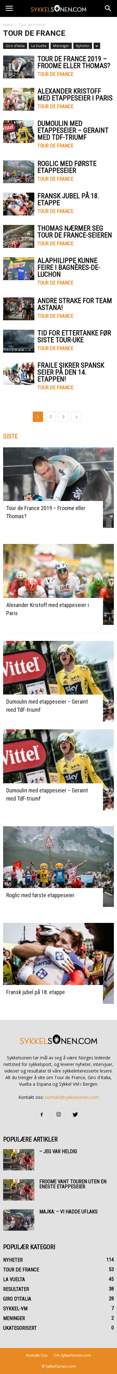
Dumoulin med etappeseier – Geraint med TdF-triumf (73, 130)
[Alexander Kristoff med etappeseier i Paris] (18, 99)
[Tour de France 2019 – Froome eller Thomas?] (18, 67)
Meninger (61, 45)
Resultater (16, 1289)
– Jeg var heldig (58, 1151)
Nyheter (83, 45)
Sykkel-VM (15, 1309)
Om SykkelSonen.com (72, 1355)
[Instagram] (58, 1115)
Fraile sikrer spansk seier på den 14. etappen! (70, 372)
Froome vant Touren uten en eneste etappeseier (72, 1184)
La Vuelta (38, 45)
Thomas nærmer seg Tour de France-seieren (74, 231)
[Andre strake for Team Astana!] (18, 308)
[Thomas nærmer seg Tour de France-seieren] (18, 236)
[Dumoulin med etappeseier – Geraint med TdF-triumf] (18, 131)
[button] (108, 8)
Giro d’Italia (15, 45)
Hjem (7, 24)
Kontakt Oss (36, 1355)
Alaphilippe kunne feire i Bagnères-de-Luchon (68, 267)
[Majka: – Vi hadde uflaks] (18, 1220)
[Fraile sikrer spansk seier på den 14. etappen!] (18, 373)
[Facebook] (42, 1115)
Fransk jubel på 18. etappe (68, 199)
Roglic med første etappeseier (66, 167)
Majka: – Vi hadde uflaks (68, 1212)
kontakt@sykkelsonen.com (72, 1097)
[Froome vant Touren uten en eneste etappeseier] (18, 1190)
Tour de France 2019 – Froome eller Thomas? (73, 62)
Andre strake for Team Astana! (74, 304)
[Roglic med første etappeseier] (18, 171)
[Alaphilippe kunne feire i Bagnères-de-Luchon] (18, 268)
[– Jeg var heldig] (18, 1160)
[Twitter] (75, 1115)
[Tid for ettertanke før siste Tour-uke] (18, 341)
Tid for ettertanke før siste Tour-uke (74, 336)
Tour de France (55, 74)
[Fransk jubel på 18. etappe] (18, 204)
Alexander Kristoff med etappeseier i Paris (75, 94)
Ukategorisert (20, 1328)
